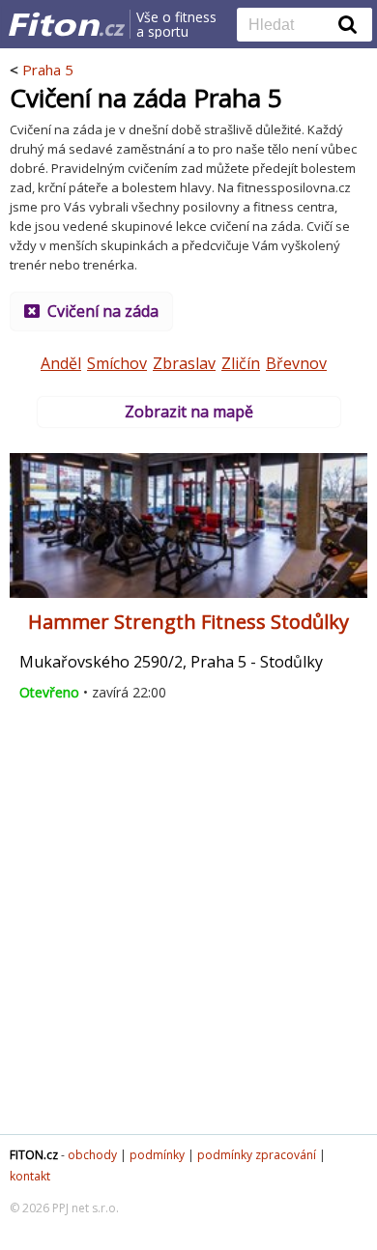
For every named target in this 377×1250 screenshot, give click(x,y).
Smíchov (117, 363)
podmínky (157, 1155)
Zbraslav (184, 363)
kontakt (30, 1176)
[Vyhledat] (348, 24)
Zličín (240, 363)
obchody (92, 1155)
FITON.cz (34, 1155)
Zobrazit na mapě (189, 411)
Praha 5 (47, 69)
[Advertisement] (188, 926)
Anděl (61, 363)
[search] (290, 26)
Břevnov (296, 363)
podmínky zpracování (256, 1155)
